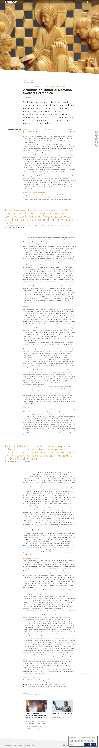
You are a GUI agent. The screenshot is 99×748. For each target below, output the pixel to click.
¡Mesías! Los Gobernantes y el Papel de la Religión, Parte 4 (44, 86)
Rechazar (86, 744)
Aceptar (93, 744)
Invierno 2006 (28, 81)
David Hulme (27, 97)
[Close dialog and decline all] (96, 737)
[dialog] (83, 741)
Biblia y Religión (28, 82)
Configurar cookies (65, 745)
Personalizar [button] (72, 744)
